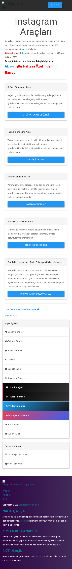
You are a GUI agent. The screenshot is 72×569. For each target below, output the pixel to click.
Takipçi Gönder (15, 341)
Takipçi (23, 53)
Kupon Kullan (13, 433)
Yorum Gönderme (36, 204)
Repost (11, 359)
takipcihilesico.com (30, 505)
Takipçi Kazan (36, 159)
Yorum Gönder (14, 350)
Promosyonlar (14, 424)
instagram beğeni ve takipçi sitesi (19, 484)
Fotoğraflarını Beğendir (36, 114)
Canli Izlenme (14, 369)
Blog (5, 499)
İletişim (38, 556)
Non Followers (15, 463)
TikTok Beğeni (15, 387)
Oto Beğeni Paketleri (17, 454)
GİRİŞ (56, 5)
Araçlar (6, 491)
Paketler (6, 495)
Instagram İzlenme (18, 415)
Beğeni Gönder (14, 332)
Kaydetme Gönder (16, 378)
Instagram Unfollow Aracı (36, 294)
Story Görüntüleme (36, 245)
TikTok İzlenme (16, 396)
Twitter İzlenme (16, 406)
